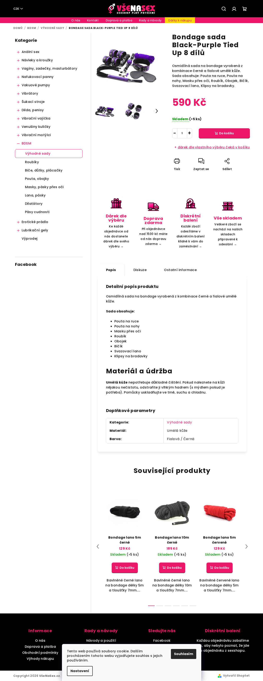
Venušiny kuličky (36, 126)
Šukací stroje (33, 101)
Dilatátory (34, 203)
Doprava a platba (40, 646)
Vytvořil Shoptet (236, 676)
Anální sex (31, 51)
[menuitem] (76, 20)
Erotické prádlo (35, 222)
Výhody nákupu (40, 658)
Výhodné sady (38, 153)
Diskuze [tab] (140, 270)
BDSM (26, 143)
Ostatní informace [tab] (180, 270)
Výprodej (30, 238)
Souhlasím (183, 653)
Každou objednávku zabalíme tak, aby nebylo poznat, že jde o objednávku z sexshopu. (222, 645)
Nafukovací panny (38, 76)
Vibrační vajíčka (36, 118)
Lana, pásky (35, 195)
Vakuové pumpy (36, 85)
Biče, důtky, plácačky (44, 170)
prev (97, 546)
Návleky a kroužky (37, 60)
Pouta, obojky (37, 178)
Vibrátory (30, 93)
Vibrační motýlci (36, 135)
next (246, 546)
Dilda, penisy (33, 110)
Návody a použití (101, 640)
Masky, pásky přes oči (44, 187)
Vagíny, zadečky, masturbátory (49, 68)
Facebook (162, 640)
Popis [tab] (111, 270)
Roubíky (32, 162)
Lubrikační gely (35, 230)
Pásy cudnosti (37, 212)
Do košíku (226, 133)
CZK (16, 9)
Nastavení (79, 671)
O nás (40, 640)
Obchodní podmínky (40, 652)
